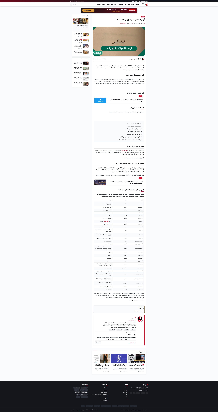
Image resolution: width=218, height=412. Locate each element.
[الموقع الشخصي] (96, 343)
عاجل (132, 4)
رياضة (103, 4)
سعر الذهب (78, 396)
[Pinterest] (75, 1)
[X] (81, 1)
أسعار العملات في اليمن (95, 409)
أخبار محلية (127, 4)
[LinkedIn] (77, 1)
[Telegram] (72, 1)
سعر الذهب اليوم (84, 396)
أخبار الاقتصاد (110, 4)
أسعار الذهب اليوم (76, 387)
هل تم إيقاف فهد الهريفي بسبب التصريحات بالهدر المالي (77, 73)
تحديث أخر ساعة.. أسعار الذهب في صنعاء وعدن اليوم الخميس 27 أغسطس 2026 (82, 27)
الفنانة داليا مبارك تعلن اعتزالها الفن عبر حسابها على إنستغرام (78, 63)
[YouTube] (79, 1)
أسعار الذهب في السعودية (74, 409)
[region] (119, 245)
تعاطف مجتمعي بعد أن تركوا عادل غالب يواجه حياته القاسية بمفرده (136, 365)
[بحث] (71, 4)
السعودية (124, 150)
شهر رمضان (106, 221)
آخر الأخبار (105, 390)
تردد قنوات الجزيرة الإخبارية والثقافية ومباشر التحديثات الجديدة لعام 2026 (119, 365)
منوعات (99, 4)
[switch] (74, 4)
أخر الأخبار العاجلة (104, 392)
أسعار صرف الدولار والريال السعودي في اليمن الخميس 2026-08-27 (99, 395)
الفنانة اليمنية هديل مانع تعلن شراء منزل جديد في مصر (77, 84)
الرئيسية (137, 4)
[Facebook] (83, 1)
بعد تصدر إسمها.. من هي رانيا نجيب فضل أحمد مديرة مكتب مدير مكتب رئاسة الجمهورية (102, 365)
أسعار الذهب (77, 392)
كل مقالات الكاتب (132, 342)
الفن (115, 4)
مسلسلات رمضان (84, 392)
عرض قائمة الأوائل (87, 10)
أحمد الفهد (139, 58)
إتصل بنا (105, 398)
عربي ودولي (120, 4)
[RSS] (70, 1)
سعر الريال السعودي (84, 389)
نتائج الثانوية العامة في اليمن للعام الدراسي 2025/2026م (78, 40)
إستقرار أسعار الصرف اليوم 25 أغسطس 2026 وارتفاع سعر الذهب (78, 68)
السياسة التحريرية (104, 400)
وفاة (77, 394)
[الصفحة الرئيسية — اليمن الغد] (144, 4)
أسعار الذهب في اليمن (83, 394)
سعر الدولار (77, 389)
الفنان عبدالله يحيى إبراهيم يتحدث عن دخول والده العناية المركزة (78, 46)
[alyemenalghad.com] (99, 343)
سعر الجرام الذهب (84, 387)
